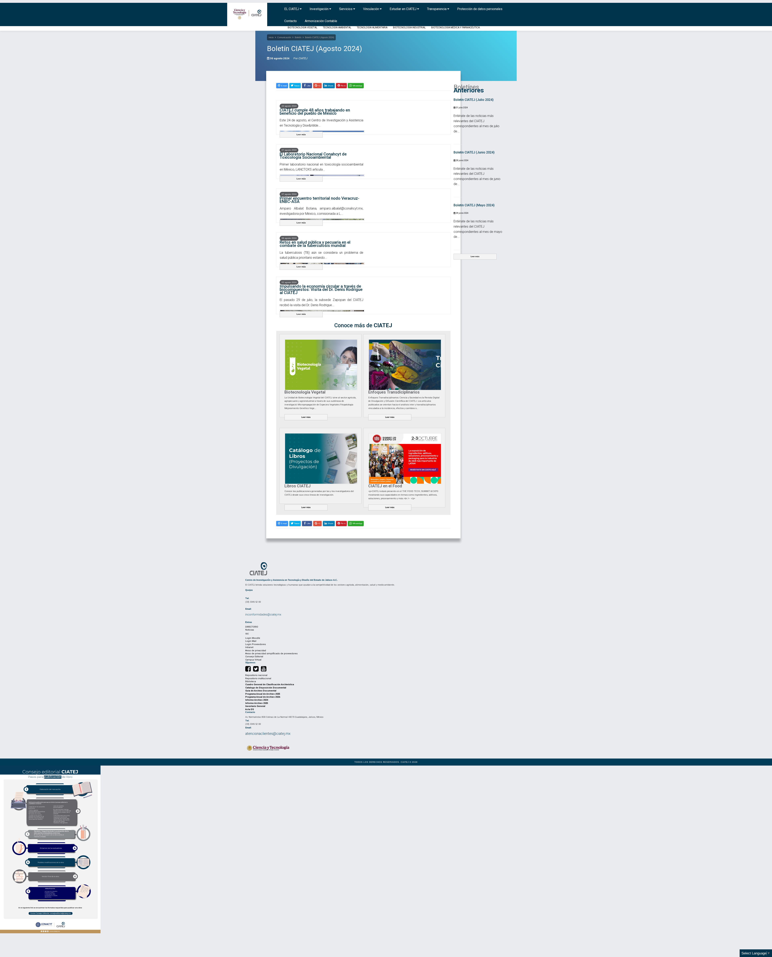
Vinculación (371, 9)
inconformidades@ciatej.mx (263, 614)
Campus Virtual (253, 659)
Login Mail (250, 641)
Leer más (301, 134)
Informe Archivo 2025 (256, 703)
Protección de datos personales (479, 9)
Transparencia (437, 9)
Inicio (271, 37)
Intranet (249, 647)
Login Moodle (252, 638)
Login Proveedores (255, 644)
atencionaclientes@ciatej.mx (268, 733)
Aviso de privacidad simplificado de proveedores (271, 653)
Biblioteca (250, 681)
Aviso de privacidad (255, 650)
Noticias (249, 630)
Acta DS (249, 709)
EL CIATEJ (292, 9)
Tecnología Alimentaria (372, 27)
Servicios (346, 9)
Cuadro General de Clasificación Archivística (269, 684)
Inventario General (255, 706)
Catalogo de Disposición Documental (265, 687)
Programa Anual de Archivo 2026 (262, 697)
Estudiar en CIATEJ (403, 9)
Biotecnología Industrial (409, 27)
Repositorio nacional (256, 675)
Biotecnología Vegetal (302, 27)
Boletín (298, 37)
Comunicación (284, 37)
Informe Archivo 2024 (256, 700)
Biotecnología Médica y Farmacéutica (455, 27)
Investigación (319, 9)
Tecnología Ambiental (337, 27)
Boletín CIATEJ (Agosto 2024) (319, 37)
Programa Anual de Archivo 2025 (262, 694)
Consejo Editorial (254, 656)
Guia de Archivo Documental (260, 690)
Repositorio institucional (258, 678)
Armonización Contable (321, 21)
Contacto (290, 21)
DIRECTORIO (251, 627)
